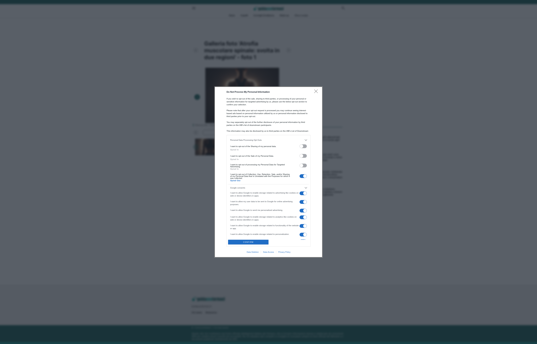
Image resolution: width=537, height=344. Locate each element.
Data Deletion (253, 252)
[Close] (317, 92)
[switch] (303, 146)
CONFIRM (248, 242)
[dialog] (268, 172)
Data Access (268, 252)
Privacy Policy (284, 252)
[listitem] (268, 140)
